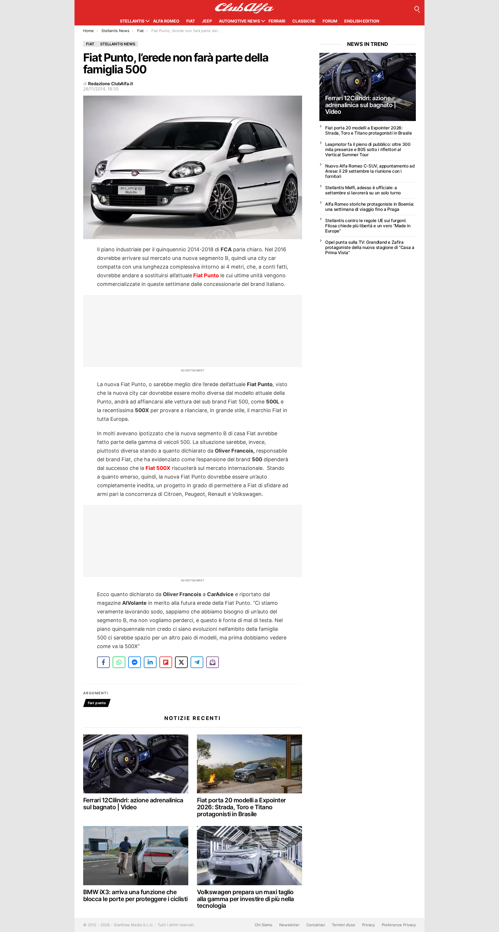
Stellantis (132, 20)
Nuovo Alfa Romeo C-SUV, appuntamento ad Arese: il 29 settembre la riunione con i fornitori (369, 171)
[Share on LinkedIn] (150, 662)
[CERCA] (416, 8)
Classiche (304, 20)
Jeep (207, 20)
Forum (330, 20)
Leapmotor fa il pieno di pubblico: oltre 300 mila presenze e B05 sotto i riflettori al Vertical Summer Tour (368, 149)
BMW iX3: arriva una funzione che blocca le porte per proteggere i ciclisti (135, 895)
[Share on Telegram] (197, 662)
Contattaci (315, 924)
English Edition (361, 20)
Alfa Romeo (166, 20)
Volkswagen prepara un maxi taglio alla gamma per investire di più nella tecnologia (245, 898)
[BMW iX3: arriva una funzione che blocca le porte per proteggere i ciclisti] (135, 855)
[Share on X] (181, 662)
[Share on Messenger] (134, 662)
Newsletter (289, 924)
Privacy (368, 924)
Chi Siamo (263, 924)
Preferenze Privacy (399, 924)
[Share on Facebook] (103, 662)
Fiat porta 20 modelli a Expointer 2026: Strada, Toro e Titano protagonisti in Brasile (241, 807)
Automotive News (239, 20)
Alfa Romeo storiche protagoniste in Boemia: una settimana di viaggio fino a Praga (369, 206)
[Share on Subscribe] (212, 662)
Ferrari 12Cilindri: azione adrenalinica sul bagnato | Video (133, 804)
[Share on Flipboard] (165, 662)
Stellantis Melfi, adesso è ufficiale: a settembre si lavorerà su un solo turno (363, 190)
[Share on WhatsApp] (119, 662)
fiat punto (97, 703)
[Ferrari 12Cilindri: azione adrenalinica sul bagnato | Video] (135, 764)
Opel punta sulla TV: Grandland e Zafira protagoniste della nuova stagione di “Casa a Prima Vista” (369, 247)
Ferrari (277, 20)
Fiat (190, 20)
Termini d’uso (343, 924)
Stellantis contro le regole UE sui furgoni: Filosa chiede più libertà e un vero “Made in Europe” (368, 226)
